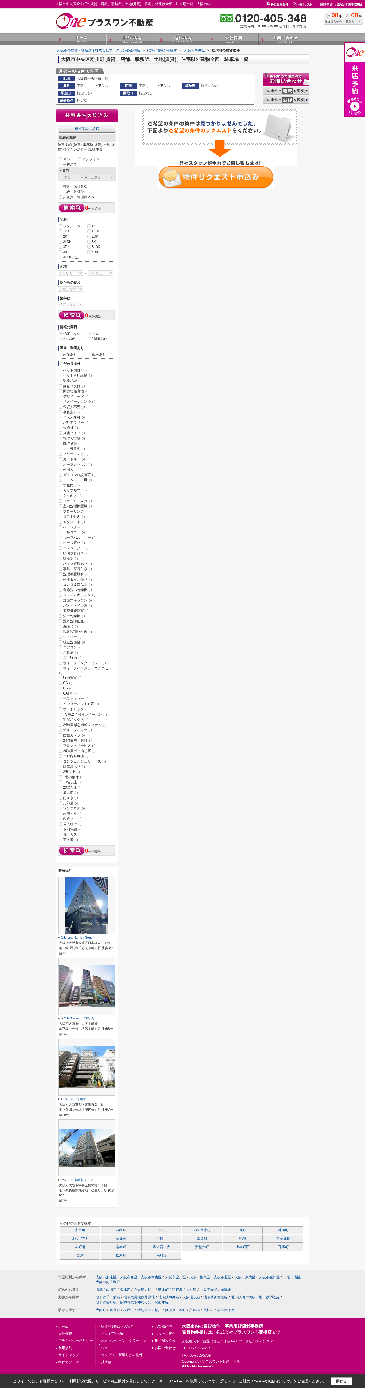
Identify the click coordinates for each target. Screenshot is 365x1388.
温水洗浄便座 (75, 621)
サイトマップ (68, 1355)
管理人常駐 (74, 438)
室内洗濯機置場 (77, 506)
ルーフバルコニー (79, 538)
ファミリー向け (77, 501)
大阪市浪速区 (106, 1277)
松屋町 (121, 1255)
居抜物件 (72, 824)
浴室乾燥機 (74, 616)
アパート (70, 159)
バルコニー (74, 532)
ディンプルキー (77, 730)
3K (94, 242)
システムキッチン (79, 595)
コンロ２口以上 (77, 585)
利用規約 (65, 1348)
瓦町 (242, 1230)
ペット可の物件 (113, 1334)
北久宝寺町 (80, 1239)
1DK (66, 231)
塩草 (99, 1290)
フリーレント (75, 454)
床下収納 (72, 658)
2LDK (67, 242)
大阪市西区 (128, 1277)
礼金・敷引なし (75, 192)
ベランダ (72, 527)
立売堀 (139, 1290)
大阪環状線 (191, 1297)
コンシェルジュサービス (84, 761)
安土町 (80, 1230)
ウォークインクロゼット (84, 663)
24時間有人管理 (77, 741)
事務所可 (72, 412)
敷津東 (226, 1290)
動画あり (99, 355)
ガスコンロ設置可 (79, 475)
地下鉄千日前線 (108, 1297)
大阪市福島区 (199, 1277)
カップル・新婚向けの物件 (122, 1355)
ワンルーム (71, 226)
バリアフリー (75, 423)
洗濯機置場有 (75, 574)
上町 (161, 1230)
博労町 (243, 1239)
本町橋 (80, 1247)
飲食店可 (72, 819)
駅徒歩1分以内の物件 (117, 1327)
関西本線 (162, 1302)
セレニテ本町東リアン (77, 1180)
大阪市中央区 (151, 1277)
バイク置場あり (77, 564)
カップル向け (75, 490)
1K (94, 226)
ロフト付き (74, 516)
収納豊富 (72, 678)
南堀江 (111, 1290)
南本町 (121, 1247)
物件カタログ (68, 1362)
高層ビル (72, 814)
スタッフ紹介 (165, 1334)
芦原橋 (194, 1310)
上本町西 (243, 1247)
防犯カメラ (74, 735)
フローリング (75, 511)
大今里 (191, 1290)
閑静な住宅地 (75, 391)
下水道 (70, 840)
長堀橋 (208, 1310)
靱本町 (163, 1290)
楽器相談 (72, 381)
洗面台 (70, 626)
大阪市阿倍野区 (108, 1282)
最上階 (70, 793)
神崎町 (283, 1230)
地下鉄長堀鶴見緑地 (139, 1297)
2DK (95, 236)
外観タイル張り (77, 579)
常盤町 (202, 1239)
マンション (91, 159)
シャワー (72, 637)
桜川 (151, 1290)
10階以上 (72, 782)
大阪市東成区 (245, 1277)
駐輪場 (70, 558)
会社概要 (65, 1334)
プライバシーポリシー (75, 1341)
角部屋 (70, 803)
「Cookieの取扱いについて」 (271, 1381)
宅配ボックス (75, 719)
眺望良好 (72, 443)
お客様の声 (163, 1327)
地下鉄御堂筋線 (215, 1297)
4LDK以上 (71, 257)
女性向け (72, 496)
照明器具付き (75, 553)
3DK (66, 247)
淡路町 (121, 1230)
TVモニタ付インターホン (85, 714)
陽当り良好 (74, 386)
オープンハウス (77, 464)
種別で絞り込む (87, 128)
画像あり (70, 355)
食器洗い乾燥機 (77, 590)
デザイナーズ (75, 396)
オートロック (75, 709)
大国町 (101, 1310)
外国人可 (72, 470)
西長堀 (115, 1310)
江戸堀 (177, 1290)
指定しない (72, 334)
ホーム (63, 1327)
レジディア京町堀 (74, 1099)
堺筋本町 (144, 1310)
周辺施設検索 (165, 1341)
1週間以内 (100, 339)
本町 (182, 1310)
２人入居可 (74, 417)
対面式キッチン (77, 600)
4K (65, 252)
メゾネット (74, 522)
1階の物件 (73, 777)
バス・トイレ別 (77, 606)
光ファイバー (75, 699)
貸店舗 (106, 1362)
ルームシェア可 (77, 480)
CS (67, 683)
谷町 (161, 1239)
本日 (95, 334)
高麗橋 (121, 1239)
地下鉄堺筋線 (269, 1297)
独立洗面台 (74, 642)
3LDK (96, 247)
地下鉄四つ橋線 (243, 1297)
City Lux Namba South (77, 937)
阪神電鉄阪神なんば (135, 1302)
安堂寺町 (202, 1247)
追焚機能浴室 (75, 611)
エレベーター (75, 548)
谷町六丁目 (226, 1310)
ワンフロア (74, 808)
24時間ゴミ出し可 (79, 751)
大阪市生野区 (269, 1277)
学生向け (72, 485)
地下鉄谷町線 (106, 1302)
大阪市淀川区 (175, 1277)
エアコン (72, 647)
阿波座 (170, 1310)
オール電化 (74, 543)
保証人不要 (74, 407)
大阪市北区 (222, 1277)
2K (65, 236)
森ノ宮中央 (161, 1247)
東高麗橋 (283, 1239)
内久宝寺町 (202, 1230)
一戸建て (70, 164)
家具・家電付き (77, 569)
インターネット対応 (81, 704)
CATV (70, 693)
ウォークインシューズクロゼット (87, 670)
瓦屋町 (283, 1247)
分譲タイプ (74, 433)
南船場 (161, 1255)
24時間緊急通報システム (84, 725)
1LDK (96, 231)
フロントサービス (79, 746)
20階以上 (72, 787)
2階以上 (71, 772)
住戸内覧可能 (75, 756)
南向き (70, 798)
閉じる (341, 1381)
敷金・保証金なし (77, 186)
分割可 (70, 428)
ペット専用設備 (77, 375)
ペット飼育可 (75, 370)
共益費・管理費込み (78, 197)
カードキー (74, 459)
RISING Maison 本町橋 (77, 1018)
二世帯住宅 (74, 449)
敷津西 (125, 1290)
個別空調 (72, 829)
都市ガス (72, 834)
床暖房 (70, 653)
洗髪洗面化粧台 (77, 632)
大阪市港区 (292, 1277)
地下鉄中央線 (168, 1297)
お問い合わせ (165, 1348)
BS (67, 688)
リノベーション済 (79, 402)
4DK (95, 252)
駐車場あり (74, 767)
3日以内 (69, 339)
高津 (80, 1255)
